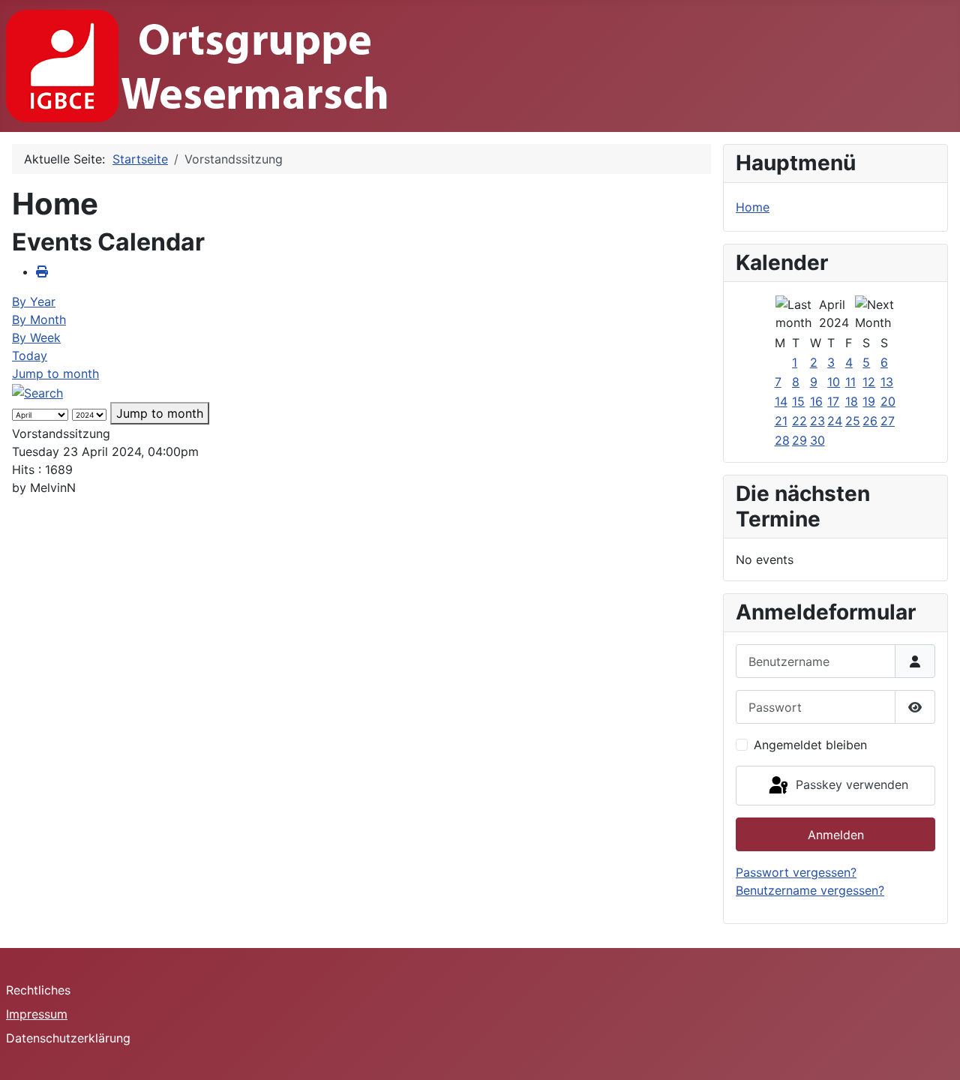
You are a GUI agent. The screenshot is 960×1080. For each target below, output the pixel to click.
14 (781, 401)
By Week (36, 337)
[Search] (37, 391)
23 (817, 420)
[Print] (42, 271)
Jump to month (55, 373)
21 (781, 420)
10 (833, 381)
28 (782, 440)
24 (834, 420)
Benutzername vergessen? (810, 890)
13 (886, 381)
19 (868, 401)
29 (799, 440)
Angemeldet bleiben (810, 744)
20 (888, 401)
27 (887, 420)
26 (870, 420)
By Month (39, 319)
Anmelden (836, 834)
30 (817, 440)
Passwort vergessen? (796, 872)
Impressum (37, 1014)
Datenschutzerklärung (68, 1038)
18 (851, 401)
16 (816, 401)
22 (799, 420)
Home (753, 207)
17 (833, 401)
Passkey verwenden (850, 784)
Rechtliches (38, 990)
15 (798, 401)
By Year (34, 301)
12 (868, 381)
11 (850, 381)
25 (852, 420)
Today (29, 355)
